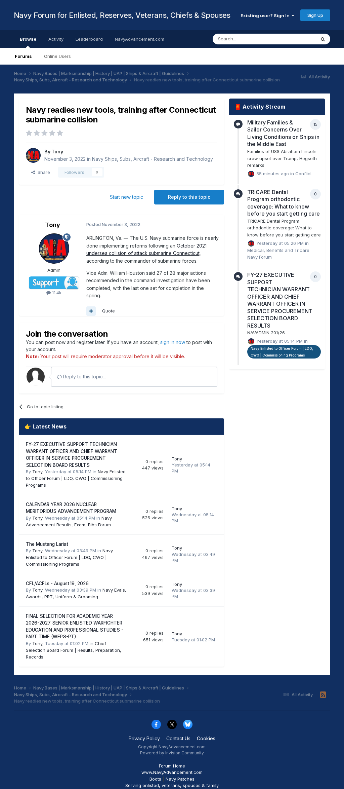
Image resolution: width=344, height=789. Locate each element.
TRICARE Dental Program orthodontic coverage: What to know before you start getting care (283, 203)
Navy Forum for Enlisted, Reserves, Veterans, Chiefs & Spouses (122, 15)
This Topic (295, 38)
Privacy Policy (144, 738)
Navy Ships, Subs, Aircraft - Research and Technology (152, 159)
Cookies (206, 738)
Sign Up (315, 15)
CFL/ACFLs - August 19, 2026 (57, 583)
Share (42, 172)
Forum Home (172, 765)
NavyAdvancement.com (139, 39)
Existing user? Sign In (266, 15)
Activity (55, 39)
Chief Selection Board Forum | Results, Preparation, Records (73, 650)
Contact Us (178, 738)
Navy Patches (180, 779)
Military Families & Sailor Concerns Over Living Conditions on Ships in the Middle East (283, 133)
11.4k (56, 292)
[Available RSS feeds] (323, 695)
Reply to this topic (189, 197)
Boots (155, 779)
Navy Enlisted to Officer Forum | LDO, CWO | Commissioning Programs (76, 478)
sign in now (172, 342)
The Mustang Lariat (47, 544)
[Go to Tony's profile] (33, 155)
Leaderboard (89, 39)
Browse (28, 39)
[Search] (322, 39)
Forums (23, 56)
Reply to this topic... (84, 376)
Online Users (57, 56)
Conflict (303, 173)
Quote (108, 310)
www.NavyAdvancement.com (172, 772)
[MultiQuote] (91, 311)
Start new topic (126, 197)
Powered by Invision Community (172, 752)
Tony (57, 151)
